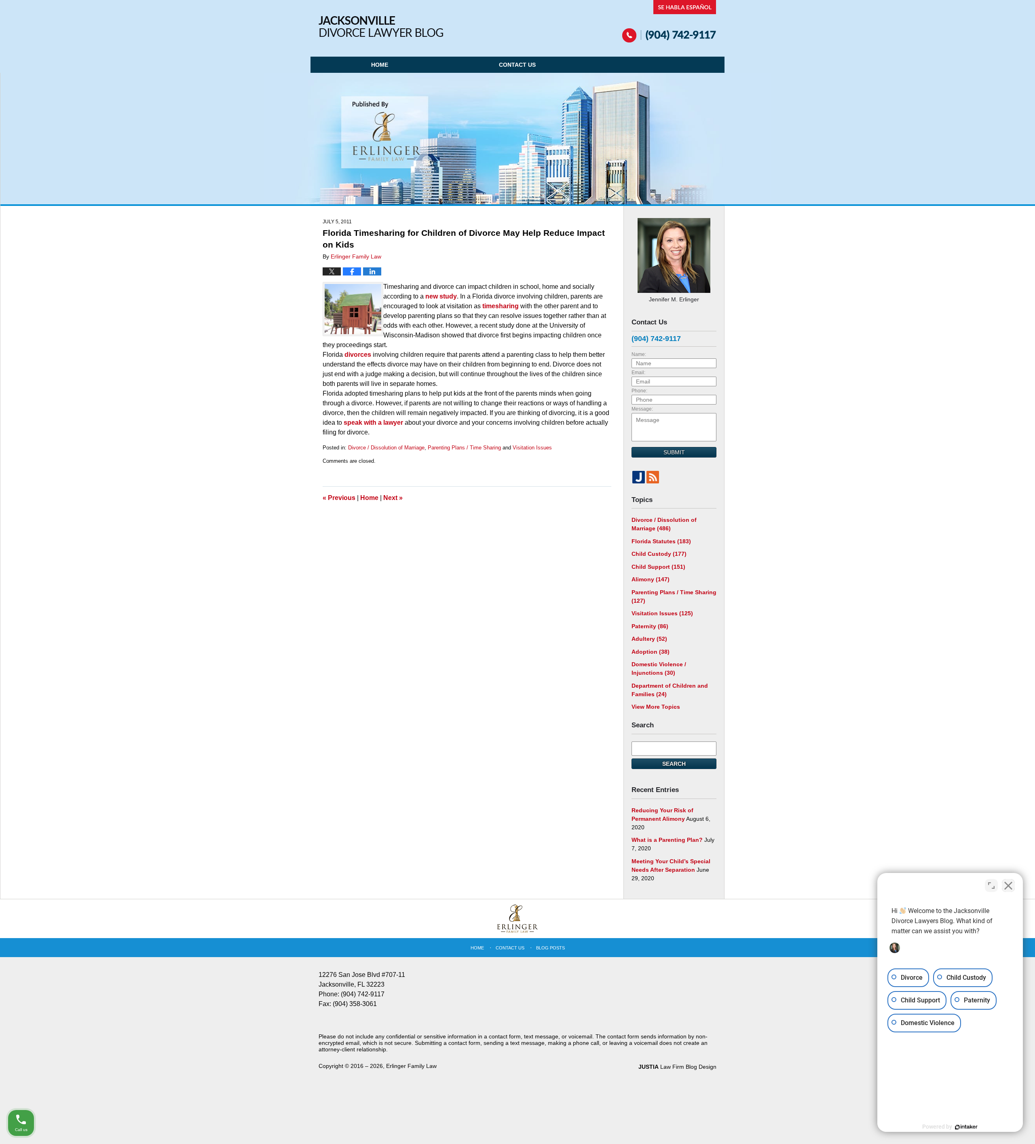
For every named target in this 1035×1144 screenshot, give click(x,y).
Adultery (649, 639)
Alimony (651, 579)
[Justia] (639, 477)
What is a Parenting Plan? (667, 840)
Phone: (639, 391)
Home (379, 64)
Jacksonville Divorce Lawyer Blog (381, 26)
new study (441, 296)
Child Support (658, 567)
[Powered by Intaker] (966, 1127)
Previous (339, 497)
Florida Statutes (661, 541)
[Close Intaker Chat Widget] (1008, 885)
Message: (642, 409)
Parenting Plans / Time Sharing (464, 448)
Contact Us (517, 64)
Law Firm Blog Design (677, 1066)
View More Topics (656, 706)
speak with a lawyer (373, 422)
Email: (638, 372)
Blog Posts (550, 947)
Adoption (651, 651)
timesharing (500, 306)
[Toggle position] (991, 885)
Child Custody (659, 554)
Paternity (650, 626)
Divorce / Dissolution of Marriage (386, 448)
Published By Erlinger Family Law (669, 21)
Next (393, 497)
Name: (639, 354)
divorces (357, 354)
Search (674, 764)
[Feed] (653, 477)
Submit (674, 452)
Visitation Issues (532, 448)
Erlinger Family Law (411, 1066)
